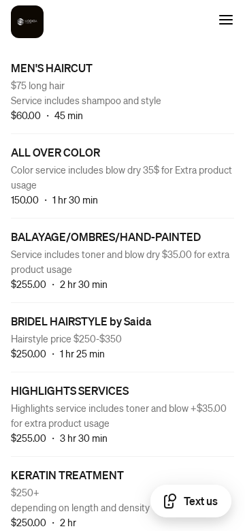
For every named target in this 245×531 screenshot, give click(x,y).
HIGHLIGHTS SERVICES (70, 390)
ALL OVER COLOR (55, 152)
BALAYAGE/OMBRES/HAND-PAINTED (106, 236)
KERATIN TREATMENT (67, 475)
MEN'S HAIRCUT (52, 68)
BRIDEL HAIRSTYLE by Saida (81, 321)
